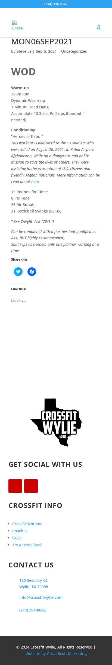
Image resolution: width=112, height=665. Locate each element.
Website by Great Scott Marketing (56, 653)
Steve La (24, 51)
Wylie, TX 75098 (33, 586)
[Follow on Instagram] (31, 486)
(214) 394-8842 (32, 610)
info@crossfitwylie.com (41, 597)
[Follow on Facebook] (15, 486)
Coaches (19, 530)
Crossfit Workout (27, 523)
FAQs (16, 537)
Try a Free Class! (27, 544)
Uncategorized (74, 51)
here (35, 181)
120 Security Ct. (33, 580)
